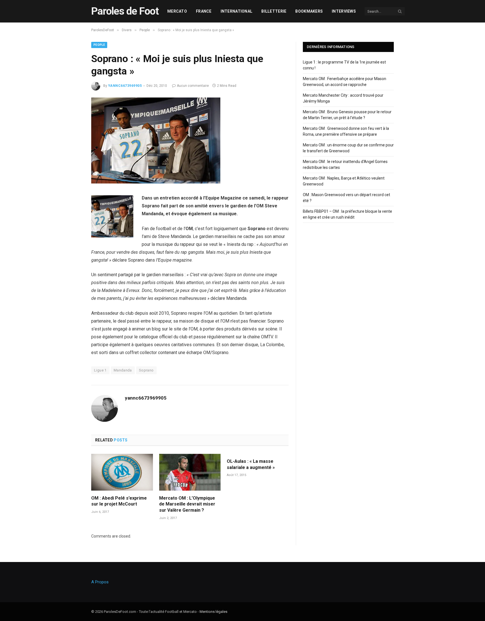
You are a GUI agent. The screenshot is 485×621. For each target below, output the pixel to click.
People (99, 44)
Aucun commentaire (193, 86)
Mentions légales (213, 611)
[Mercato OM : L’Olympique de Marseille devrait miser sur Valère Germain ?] (190, 472)
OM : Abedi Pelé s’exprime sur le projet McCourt (119, 501)
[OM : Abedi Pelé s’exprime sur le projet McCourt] (122, 472)
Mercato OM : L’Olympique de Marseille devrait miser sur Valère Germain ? (187, 504)
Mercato (177, 11)
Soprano (146, 370)
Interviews (344, 11)
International (237, 11)
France (204, 11)
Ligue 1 (100, 370)
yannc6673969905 (125, 86)
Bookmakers (309, 11)
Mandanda (123, 370)
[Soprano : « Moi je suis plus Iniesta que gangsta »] (155, 182)
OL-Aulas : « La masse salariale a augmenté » (251, 464)
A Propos (100, 581)
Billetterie (273, 11)
